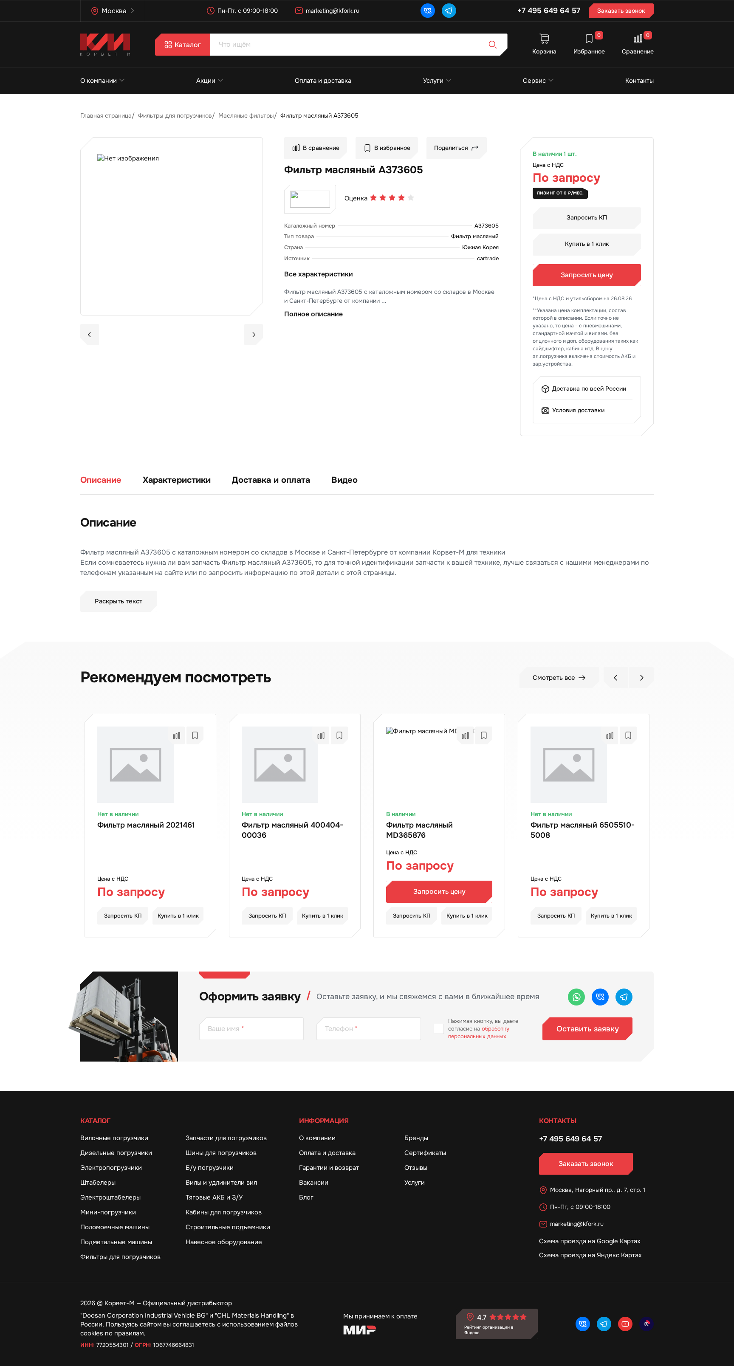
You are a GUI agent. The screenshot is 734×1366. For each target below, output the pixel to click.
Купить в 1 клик (587, 244)
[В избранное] (194, 735)
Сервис (534, 80)
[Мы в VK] (428, 10)
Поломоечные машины (115, 1227)
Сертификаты (425, 1153)
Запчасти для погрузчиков (226, 1138)
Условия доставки (578, 410)
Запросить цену (587, 274)
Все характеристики (318, 274)
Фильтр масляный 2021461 (146, 825)
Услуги (433, 80)
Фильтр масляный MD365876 (419, 830)
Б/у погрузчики (210, 1167)
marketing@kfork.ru (332, 10)
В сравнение (321, 148)
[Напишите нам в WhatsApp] (576, 997)
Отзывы (415, 1167)
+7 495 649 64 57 (548, 10)
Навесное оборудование (224, 1242)
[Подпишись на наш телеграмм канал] (449, 10)
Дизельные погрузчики (116, 1153)
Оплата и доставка (323, 80)
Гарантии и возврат (329, 1167)
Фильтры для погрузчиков (120, 1257)
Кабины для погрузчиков (224, 1212)
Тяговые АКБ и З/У (214, 1197)
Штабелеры (98, 1182)
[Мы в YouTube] (625, 1324)
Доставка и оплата (271, 480)
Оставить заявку (587, 1029)
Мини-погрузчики (108, 1212)
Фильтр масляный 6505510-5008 (583, 830)
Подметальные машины (116, 1242)
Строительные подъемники (228, 1227)
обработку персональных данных (478, 1032)
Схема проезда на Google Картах (590, 1241)
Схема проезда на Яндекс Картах (590, 1255)
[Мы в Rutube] (646, 1324)
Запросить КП (587, 217)
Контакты (639, 80)
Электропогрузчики (111, 1167)
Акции (205, 80)
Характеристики (177, 480)
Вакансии (313, 1182)
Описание (100, 480)
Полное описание (313, 314)
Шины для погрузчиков (221, 1153)
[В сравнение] (176, 735)
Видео (344, 480)
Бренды (416, 1138)
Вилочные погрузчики (114, 1138)
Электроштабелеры (110, 1197)
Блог (306, 1197)
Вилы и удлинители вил (221, 1182)
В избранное (392, 148)
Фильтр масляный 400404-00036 (292, 830)
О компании (98, 80)
